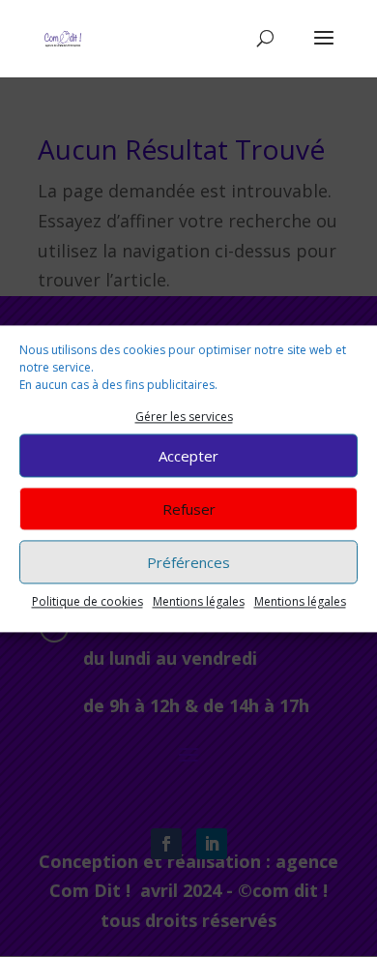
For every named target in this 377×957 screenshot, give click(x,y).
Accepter (188, 455)
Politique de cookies (87, 602)
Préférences (188, 562)
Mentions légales (199, 602)
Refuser (189, 509)
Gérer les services (184, 416)
